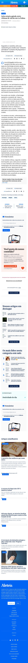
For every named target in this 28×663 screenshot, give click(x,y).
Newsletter (14, 622)
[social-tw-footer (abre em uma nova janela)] (15, 640)
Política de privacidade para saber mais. (13, 227)
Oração (22, 6)
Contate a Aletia (14, 656)
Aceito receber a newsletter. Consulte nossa (13, 227)
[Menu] (5, 2)
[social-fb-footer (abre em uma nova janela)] (12, 640)
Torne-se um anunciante (14, 653)
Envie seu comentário (14, 292)
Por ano (14, 635)
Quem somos (14, 649)
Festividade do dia (10, 397)
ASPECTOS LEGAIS (14, 651)
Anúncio (14, 629)
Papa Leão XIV (5, 474)
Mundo (4, 525)
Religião (2, 10)
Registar (5, 6)
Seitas (15, 197)
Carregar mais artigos (14, 341)
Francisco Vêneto (16, 20)
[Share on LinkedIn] (16, 58)
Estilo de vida (14, 612)
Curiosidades (5, 443)
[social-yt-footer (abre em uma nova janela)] (10, 640)
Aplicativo (14, 623)
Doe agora (13, 6)
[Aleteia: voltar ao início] (14, 2)
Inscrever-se (6, 230)
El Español (11, 62)
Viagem (4, 499)
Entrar (18, 603)
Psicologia (4, 197)
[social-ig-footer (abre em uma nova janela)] (17, 640)
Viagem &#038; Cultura (14, 616)
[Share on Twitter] (19, 58)
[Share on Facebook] (14, 58)
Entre (20, 287)
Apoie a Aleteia (14, 646)
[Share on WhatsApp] (23, 58)
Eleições (4, 552)
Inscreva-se (14, 625)
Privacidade (14, 658)
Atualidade (14, 610)
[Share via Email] (21, 58)
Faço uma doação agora (9, 266)
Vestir (14, 627)
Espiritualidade (14, 614)
